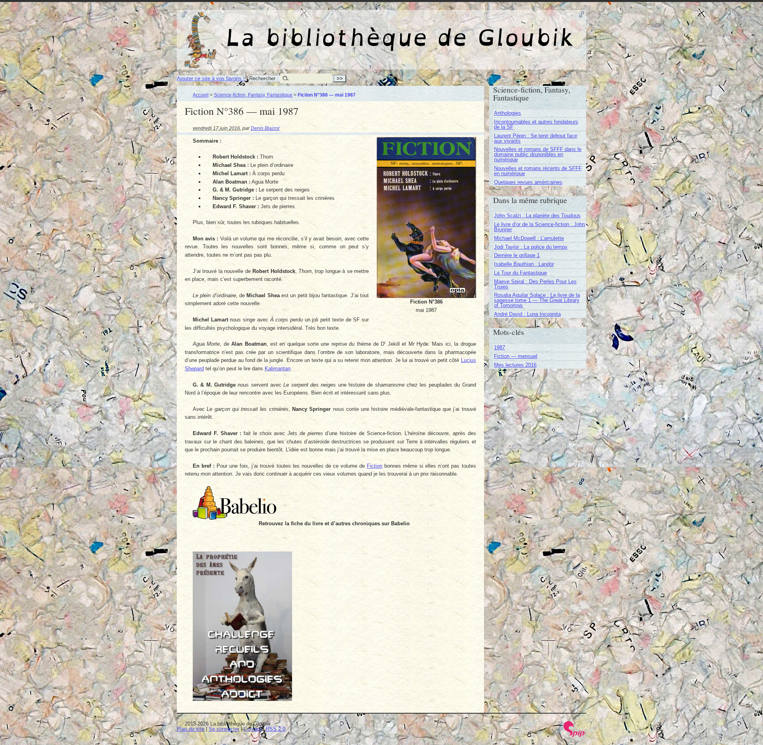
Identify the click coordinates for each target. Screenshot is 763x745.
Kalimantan (277, 369)
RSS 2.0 (275, 729)
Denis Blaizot (265, 128)
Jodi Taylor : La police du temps (530, 247)
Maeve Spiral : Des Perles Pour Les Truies (535, 284)
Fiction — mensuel (515, 356)
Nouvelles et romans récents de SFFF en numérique (538, 170)
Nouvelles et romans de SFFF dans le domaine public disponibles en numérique (537, 154)
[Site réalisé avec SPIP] (574, 735)
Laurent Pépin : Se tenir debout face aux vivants (535, 138)
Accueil (201, 94)
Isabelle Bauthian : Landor (524, 264)
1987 (499, 347)
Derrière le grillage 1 (517, 255)
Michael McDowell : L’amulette (529, 238)
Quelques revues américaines (528, 182)
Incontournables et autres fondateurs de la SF (536, 124)
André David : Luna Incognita (527, 314)
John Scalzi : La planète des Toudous (537, 216)
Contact (252, 729)
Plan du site (190, 729)
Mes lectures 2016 (515, 365)
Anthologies (507, 113)
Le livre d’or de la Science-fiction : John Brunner (539, 226)
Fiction (374, 466)
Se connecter (224, 729)
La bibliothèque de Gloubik (465, 31)
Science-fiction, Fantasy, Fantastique (253, 94)
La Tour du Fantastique (520, 273)
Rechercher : (264, 78)
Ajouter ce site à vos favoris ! (211, 78)
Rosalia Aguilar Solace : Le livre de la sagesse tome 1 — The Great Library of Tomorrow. (537, 300)
